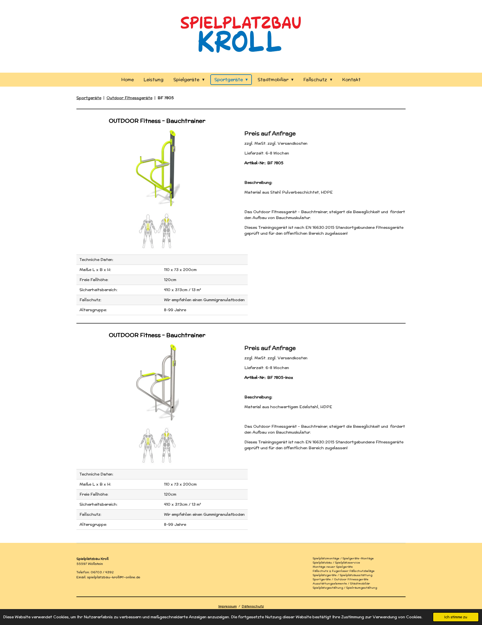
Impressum (227, 606)
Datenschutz (253, 606)
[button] (232, 133)
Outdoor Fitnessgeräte (129, 98)
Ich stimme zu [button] (455, 616)
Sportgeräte (88, 98)
